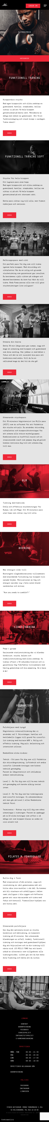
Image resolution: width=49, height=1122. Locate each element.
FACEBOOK (24, 1085)
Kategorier (24, 58)
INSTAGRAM (24, 1088)
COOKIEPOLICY (24, 1033)
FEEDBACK (24, 1030)
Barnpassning (16, 1072)
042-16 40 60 (33, 1110)
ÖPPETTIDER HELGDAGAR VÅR (22, 1066)
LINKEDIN (24, 1091)
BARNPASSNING (24, 1027)
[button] (45, 5)
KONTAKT (24, 1024)
